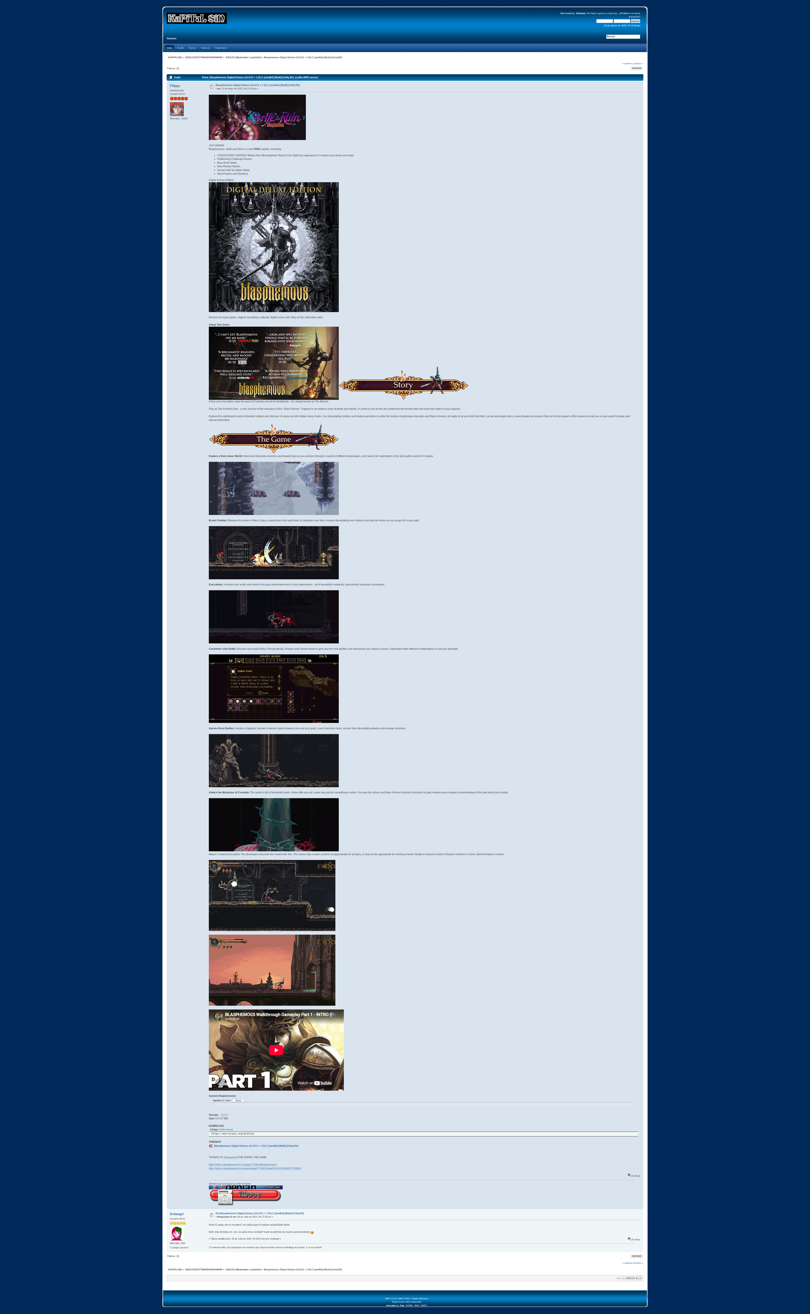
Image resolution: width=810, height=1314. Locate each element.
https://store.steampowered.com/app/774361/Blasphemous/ (243, 1164)
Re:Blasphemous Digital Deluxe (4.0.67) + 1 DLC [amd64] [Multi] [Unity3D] (260, 1213)
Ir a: (619, 1278)
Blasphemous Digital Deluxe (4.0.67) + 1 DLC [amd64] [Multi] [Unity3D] (258, 85)
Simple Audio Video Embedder (406, 1302)
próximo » (638, 63)
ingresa (601, 13)
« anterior (627, 63)
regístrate (612, 13)
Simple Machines (420, 1298)
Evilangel (177, 1214)
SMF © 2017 (404, 1298)
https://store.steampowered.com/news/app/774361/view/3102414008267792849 (255, 1168)
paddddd (255, 57)
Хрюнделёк (230, 1157)
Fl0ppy (175, 86)
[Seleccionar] (226, 1129)
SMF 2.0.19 (390, 1298)
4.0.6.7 (224, 1114)
